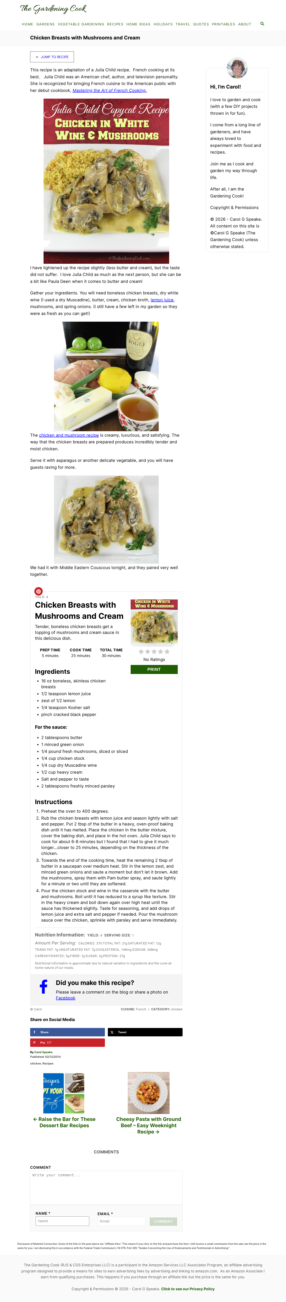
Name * (43, 1213)
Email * (105, 1214)
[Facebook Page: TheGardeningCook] (45, 989)
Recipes (48, 1063)
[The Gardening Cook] (55, 9)
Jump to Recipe (54, 57)
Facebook (65, 997)
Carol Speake (43, 1052)
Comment (40, 1167)
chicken (35, 1063)
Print (154, 669)
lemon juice (162, 299)
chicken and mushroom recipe (69, 435)
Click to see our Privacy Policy (188, 1289)
